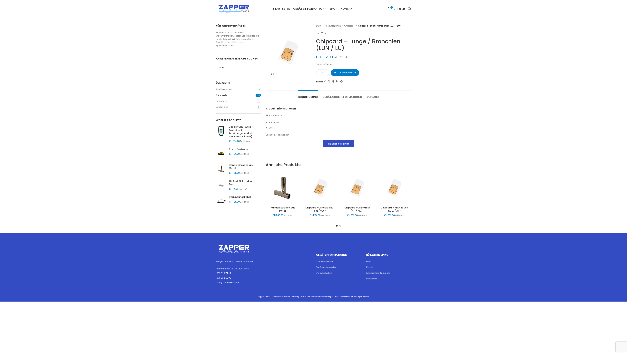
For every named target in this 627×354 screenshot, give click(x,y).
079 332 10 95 (224, 277)
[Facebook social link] (325, 81)
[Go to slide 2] (340, 226)
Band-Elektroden (239, 149)
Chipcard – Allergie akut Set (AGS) (319, 209)
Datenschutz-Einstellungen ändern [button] (354, 296)
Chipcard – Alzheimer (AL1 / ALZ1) (357, 209)
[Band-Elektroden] (221, 153)
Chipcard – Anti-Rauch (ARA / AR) (394, 209)
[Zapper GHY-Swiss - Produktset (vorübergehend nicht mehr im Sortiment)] (221, 134)
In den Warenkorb (345, 72)
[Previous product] (318, 33)
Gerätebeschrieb (325, 261)
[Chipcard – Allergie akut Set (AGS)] (320, 188)
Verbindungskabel (240, 197)
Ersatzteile (221, 100)
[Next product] (326, 33)
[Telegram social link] (341, 81)
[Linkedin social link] (337, 81)
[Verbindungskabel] (221, 201)
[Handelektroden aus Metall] (221, 169)
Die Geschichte (324, 272)
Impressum (372, 278)
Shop (368, 261)
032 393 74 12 (224, 273)
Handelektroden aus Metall (241, 167)
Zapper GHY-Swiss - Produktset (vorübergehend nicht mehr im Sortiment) (242, 131)
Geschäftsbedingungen (378, 272)
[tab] (308, 95)
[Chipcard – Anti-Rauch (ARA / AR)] (394, 188)
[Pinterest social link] (333, 81)
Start (318, 25)
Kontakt (370, 267)
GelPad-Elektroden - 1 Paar (242, 183)
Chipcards (221, 95)
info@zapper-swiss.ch (228, 282)
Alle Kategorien (224, 89)
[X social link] (329, 81)
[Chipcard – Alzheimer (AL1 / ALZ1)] (357, 188)
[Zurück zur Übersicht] (322, 33)
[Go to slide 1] (337, 226)
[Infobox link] (338, 108)
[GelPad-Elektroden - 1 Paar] (221, 185)
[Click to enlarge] (272, 74)
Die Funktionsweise (326, 267)
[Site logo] (234, 8)
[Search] (409, 8)
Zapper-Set (222, 106)
